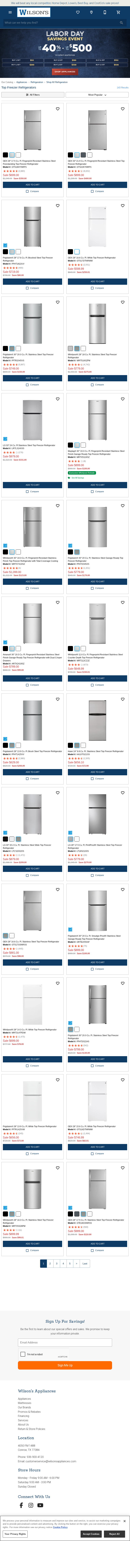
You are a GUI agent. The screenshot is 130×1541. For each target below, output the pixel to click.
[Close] (124, 1521)
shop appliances (65, 71)
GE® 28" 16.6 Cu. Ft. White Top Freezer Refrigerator (92, 258)
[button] (10, 12)
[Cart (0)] (118, 12)
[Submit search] (121, 23)
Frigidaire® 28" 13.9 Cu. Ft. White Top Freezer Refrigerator (30, 1126)
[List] (78, 12)
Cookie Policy (60, 1527)
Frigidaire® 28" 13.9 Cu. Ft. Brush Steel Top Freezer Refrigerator (32, 751)
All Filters (35, 94)
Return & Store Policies (31, 1429)
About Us (23, 1424)
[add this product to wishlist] (58, 109)
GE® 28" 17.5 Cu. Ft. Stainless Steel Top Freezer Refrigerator (96, 1220)
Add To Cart (32, 185)
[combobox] (97, 94)
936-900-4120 (35, 1457)
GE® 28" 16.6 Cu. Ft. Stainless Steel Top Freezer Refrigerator (31, 942)
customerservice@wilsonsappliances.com (51, 1461)
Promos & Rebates (29, 1411)
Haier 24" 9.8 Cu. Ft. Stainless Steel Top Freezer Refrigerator (96, 751)
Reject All (114, 1534)
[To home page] (34, 12)
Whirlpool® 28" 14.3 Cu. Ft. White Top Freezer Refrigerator (30, 1030)
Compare (34, 191)
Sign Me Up (65, 1365)
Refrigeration (37, 82)
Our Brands (24, 1407)
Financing (23, 1416)
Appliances (21, 82)
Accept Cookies (91, 1534)
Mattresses (24, 1403)
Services (23, 1420)
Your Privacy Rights (15, 1534)
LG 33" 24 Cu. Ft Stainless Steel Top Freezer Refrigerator (29, 445)
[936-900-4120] (105, 12)
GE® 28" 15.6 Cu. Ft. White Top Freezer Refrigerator (92, 1126)
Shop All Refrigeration (57, 82)
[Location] (91, 12)
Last (85, 1263)
